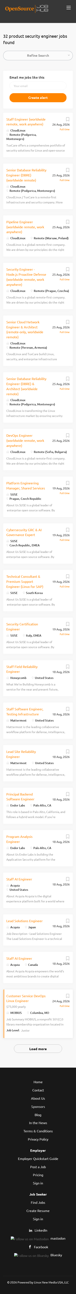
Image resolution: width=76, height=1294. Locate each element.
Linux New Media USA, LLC (51, 1282)
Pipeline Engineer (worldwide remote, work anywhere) (25, 227)
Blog (38, 1115)
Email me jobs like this (27, 77)
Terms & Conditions (38, 1131)
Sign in (38, 1183)
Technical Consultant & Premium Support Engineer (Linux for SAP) (24, 581)
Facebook (41, 1247)
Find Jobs (38, 1202)
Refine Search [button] (38, 55)
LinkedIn (41, 1230)
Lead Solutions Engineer (24, 921)
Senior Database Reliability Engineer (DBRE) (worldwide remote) (26, 175)
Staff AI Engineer (19, 879)
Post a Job (38, 1167)
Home (38, 1082)
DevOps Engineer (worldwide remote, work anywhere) (25, 440)
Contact (38, 1090)
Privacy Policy (38, 1139)
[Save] (67, 120)
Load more (38, 1049)
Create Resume (38, 1210)
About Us (38, 1098)
